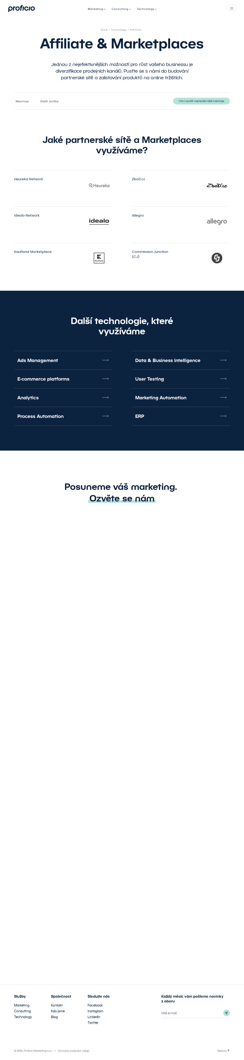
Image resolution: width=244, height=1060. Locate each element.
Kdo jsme (58, 1011)
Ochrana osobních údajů (73, 1050)
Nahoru (222, 1050)
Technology (23, 1017)
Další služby (50, 101)
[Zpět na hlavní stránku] (21, 8)
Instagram (95, 1011)
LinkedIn (94, 1017)
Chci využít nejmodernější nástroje (201, 101)
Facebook (95, 1005)
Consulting (22, 1011)
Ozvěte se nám (122, 498)
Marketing (21, 1005)
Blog (54, 1017)
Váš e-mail (169, 1013)
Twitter (93, 1023)
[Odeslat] (226, 1013)
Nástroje (22, 101)
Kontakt (57, 1005)
